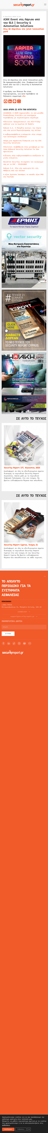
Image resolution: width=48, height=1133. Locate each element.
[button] (45, 4)
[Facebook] (3, 643)
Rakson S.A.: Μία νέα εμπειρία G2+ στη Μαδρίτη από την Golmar (20, 169)
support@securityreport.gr (22, 616)
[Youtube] (24, 643)
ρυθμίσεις (6, 1125)
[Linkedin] (8, 643)
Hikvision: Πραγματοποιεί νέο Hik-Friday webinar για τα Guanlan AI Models (21, 122)
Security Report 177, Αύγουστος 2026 (22, 467)
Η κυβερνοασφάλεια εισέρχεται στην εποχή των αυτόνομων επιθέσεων (22, 135)
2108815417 (22, 612)
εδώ (23, 96)
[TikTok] (14, 643)
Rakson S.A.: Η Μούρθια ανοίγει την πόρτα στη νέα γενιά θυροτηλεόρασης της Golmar (22, 129)
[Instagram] (19, 643)
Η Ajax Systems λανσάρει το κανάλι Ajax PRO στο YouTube (23, 175)
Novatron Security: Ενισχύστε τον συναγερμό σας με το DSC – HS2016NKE (23, 163)
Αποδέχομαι (8, 1129)
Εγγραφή (8, 634)
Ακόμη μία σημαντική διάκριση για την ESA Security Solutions (22, 141)
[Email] (29, 643)
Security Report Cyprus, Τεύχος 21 (21, 544)
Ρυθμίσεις (21, 1129)
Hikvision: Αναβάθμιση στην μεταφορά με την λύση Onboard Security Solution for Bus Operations (23, 149)
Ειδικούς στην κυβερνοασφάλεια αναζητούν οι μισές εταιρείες (23, 156)
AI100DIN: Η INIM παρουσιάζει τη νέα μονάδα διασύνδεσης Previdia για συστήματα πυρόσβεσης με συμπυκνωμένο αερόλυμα (23, 115)
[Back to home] (24, 4)
